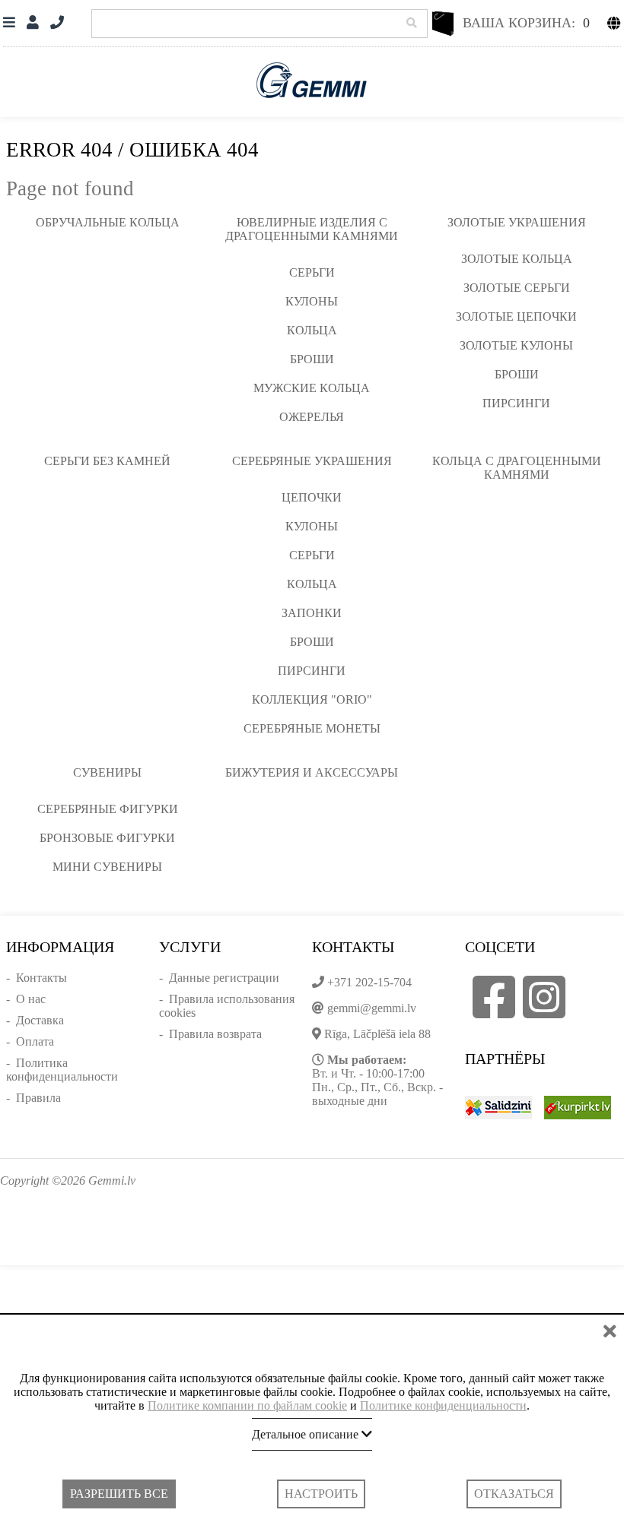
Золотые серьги (516, 287)
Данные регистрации (224, 977)
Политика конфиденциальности (62, 1069)
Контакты (41, 977)
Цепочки (312, 497)
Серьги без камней (107, 460)
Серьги (312, 272)
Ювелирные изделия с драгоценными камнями (311, 229)
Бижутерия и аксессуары (311, 772)
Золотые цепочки (516, 316)
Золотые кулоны (516, 345)
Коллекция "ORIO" (312, 699)
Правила (38, 1097)
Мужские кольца (311, 387)
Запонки (312, 612)
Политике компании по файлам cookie (247, 1405)
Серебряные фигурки (107, 808)
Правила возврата (215, 1033)
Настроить (321, 1493)
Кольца (312, 330)
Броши (312, 359)
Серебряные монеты (312, 728)
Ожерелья (311, 416)
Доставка (40, 1020)
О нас (31, 998)
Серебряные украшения (312, 460)
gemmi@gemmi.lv (371, 1008)
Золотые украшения (516, 222)
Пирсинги (516, 403)
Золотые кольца (516, 258)
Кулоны (311, 301)
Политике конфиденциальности (443, 1405)
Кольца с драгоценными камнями (516, 467)
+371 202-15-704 (369, 982)
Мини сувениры (107, 866)
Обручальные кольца (108, 222)
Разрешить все (119, 1493)
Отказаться (514, 1493)
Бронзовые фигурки (107, 837)
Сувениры (107, 772)
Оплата (35, 1041)
